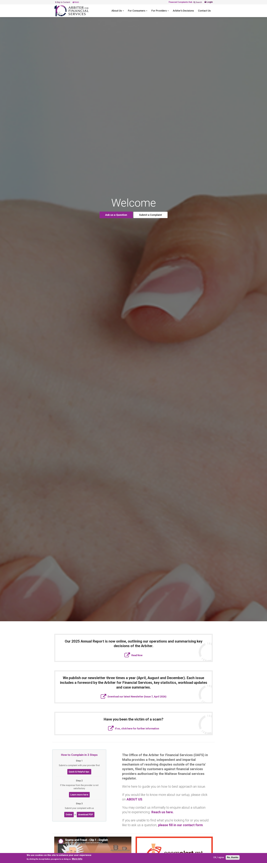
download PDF (85, 814)
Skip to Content (63, 2)
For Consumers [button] (137, 10)
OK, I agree (218, 857)
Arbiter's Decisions (183, 10)
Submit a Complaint (150, 214)
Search (198, 2)
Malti (76, 2)
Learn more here (79, 794)
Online (69, 814)
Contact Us (204, 10)
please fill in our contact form (180, 825)
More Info (77, 859)
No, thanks (232, 857)
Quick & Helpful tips (79, 771)
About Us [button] (117, 10)
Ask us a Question (116, 214)
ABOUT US (134, 799)
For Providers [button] (159, 10)
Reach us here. (162, 812)
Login (209, 2)
